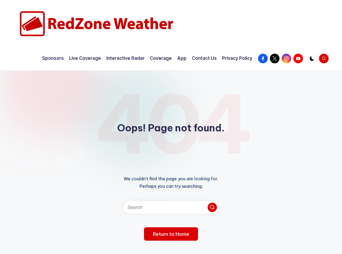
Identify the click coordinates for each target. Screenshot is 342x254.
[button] (212, 207)
